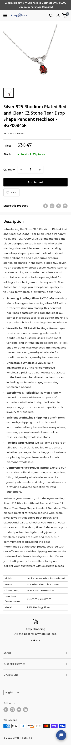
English (9, 692)
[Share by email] (65, 205)
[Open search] (51, 15)
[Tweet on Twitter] (58, 205)
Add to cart (35, 182)
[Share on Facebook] (45, 205)
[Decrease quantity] (21, 169)
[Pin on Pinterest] (52, 205)
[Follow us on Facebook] (5, 709)
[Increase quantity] (39, 169)
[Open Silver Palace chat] (61, 735)
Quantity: (9, 169)
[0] (65, 15)
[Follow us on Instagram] (12, 709)
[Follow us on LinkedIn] (25, 709)
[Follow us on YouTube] (19, 709)
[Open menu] (5, 15)
